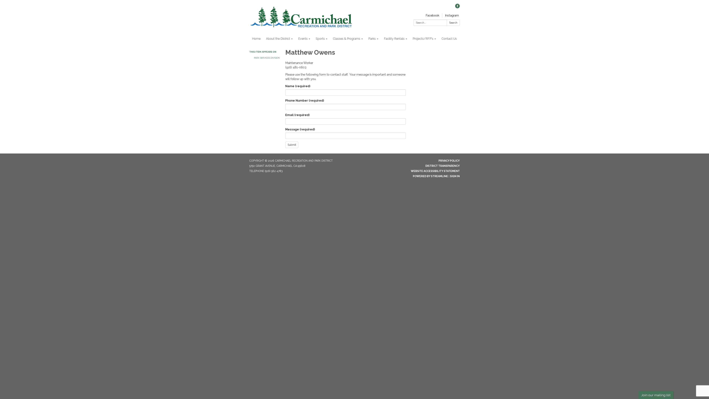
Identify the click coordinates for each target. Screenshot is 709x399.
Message (300, 129)
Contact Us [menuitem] (449, 38)
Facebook (432, 15)
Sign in (455, 176)
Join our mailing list (656, 395)
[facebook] (457, 7)
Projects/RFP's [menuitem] (423, 38)
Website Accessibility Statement (435, 171)
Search (453, 22)
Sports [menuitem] (320, 38)
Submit (292, 144)
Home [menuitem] (256, 38)
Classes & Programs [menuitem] (346, 38)
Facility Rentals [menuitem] (394, 38)
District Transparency (442, 165)
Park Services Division (267, 58)
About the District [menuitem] (278, 38)
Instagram (452, 15)
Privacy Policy (449, 160)
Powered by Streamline (430, 176)
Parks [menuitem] (372, 38)
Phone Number (304, 100)
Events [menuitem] (303, 38)
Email (297, 115)
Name (297, 86)
